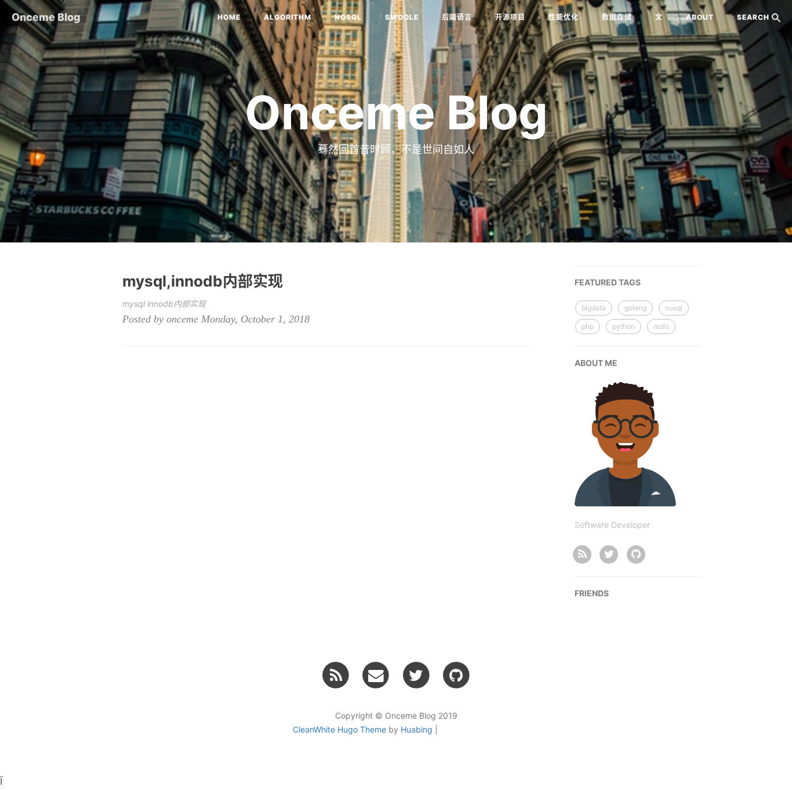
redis (661, 326)
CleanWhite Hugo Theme (339, 729)
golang (635, 307)
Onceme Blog (46, 17)
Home (229, 17)
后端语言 (457, 17)
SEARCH (754, 17)
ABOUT (700, 17)
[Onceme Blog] (582, 553)
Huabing (417, 729)
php (588, 326)
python (623, 326)
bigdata (594, 307)
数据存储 (617, 17)
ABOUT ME (596, 363)
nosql (348, 17)
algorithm (287, 17)
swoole (402, 17)
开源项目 (510, 17)
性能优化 (563, 17)
